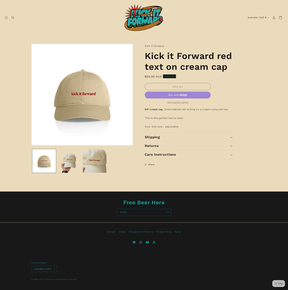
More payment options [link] (177, 102)
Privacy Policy (164, 232)
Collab (122, 232)
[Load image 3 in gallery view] (94, 161)
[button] (6, 17)
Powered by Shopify (67, 279)
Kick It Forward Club (48, 279)
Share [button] (151, 164)
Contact (111, 232)
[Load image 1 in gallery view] (44, 161)
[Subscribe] (167, 212)
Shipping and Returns (141, 232)
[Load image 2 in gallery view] (69, 161)
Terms (178, 232)
